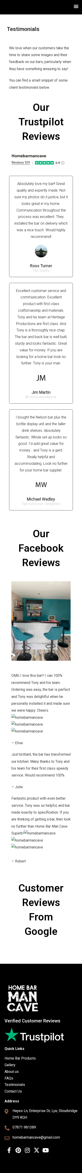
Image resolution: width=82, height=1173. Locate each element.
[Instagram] (27, 1150)
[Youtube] (45, 1150)
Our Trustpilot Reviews (41, 121)
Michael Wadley (41, 499)
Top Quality (41, 270)
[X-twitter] (36, 1150)
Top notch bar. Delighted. (41, 504)
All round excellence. (41, 397)
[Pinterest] (18, 1150)
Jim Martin (41, 392)
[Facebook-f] (9, 1150)
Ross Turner (41, 265)
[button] (76, 6)
